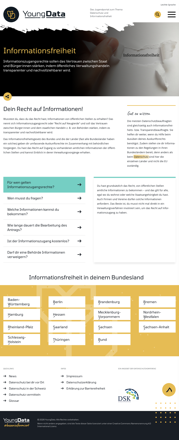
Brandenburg (109, 302)
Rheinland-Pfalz (20, 327)
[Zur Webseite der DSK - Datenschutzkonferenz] (147, 396)
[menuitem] (32, 376)
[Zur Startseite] (34, 14)
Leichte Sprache (168, 4)
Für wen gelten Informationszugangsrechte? (30, 184)
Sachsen (105, 327)
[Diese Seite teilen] (7, 96)
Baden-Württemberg (19, 302)
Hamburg (15, 314)
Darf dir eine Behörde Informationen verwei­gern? (36, 254)
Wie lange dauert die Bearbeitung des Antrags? (37, 227)
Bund (102, 339)
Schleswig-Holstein (17, 339)
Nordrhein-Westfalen (152, 314)
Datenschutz (141, 156)
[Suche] (157, 14)
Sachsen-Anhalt (156, 327)
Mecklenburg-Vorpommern (109, 314)
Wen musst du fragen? (25, 198)
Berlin (58, 302)
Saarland (60, 327)
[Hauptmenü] (172, 14)
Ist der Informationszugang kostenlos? (38, 241)
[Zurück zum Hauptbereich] (170, 391)
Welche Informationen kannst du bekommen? (33, 211)
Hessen (59, 314)
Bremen (149, 302)
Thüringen (61, 339)
